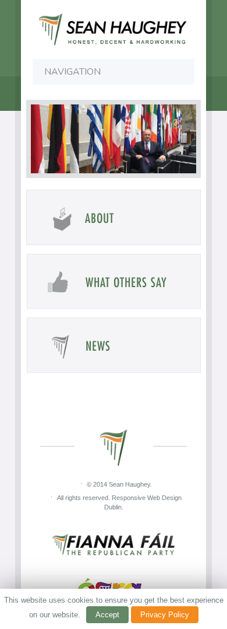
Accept (107, 614)
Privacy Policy (164, 614)
